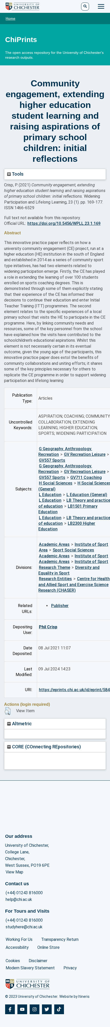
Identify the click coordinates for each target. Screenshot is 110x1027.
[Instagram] (34, 1009)
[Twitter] (47, 1009)
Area (43, 550)
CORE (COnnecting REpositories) (46, 746)
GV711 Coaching (86, 477)
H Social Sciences (55, 483)
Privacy (70, 967)
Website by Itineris (74, 996)
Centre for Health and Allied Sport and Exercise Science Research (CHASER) (74, 584)
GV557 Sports (52, 460)
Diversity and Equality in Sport (69, 570)
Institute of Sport (91, 544)
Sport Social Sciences (73, 550)
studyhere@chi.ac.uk (24, 926)
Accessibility (17, 947)
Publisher (60, 605)
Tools (17, 174)
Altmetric (21, 723)
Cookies (13, 960)
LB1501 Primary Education (67, 509)
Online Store (48, 947)
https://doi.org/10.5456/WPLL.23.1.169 (64, 223)
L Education (50, 494)
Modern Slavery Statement (30, 967)
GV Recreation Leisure (84, 454)
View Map (14, 872)
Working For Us (19, 939)
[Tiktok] (59, 1009)
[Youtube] (22, 1009)
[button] (7, 711)
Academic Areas (54, 544)
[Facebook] (10, 1009)
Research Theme (54, 567)
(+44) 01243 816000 (24, 892)
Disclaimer (38, 960)
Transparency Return (60, 939)
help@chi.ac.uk (19, 899)
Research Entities (55, 578)
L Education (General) (87, 494)
